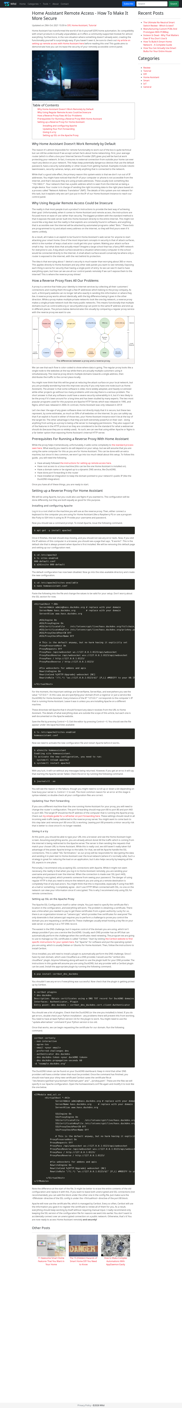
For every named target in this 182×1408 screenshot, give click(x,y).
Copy (132, 529)
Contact (65, 3)
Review (146, 67)
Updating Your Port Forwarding (59, 128)
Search (173, 4)
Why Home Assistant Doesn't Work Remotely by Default (65, 109)
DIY (69, 25)
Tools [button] (46, 3)
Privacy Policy (84, 1405)
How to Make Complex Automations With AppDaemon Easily (115, 1261)
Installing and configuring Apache (60, 125)
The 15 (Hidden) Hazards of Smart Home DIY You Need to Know (83, 1261)
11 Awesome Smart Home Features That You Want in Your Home (51, 1261)
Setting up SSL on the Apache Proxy (60, 135)
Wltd (13, 4)
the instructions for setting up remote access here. (86, 463)
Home (22, 3)
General (147, 86)
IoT (145, 83)
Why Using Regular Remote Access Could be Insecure (64, 112)
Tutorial (92, 25)
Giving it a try (49, 132)
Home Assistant (80, 25)
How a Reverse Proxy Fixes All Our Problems (59, 115)
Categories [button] (33, 3)
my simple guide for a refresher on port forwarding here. (71, 816)
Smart (146, 80)
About (55, 3)
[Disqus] (83, 1299)
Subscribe (128, 4)
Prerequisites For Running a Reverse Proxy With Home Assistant (69, 118)
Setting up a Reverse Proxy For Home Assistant (61, 122)
